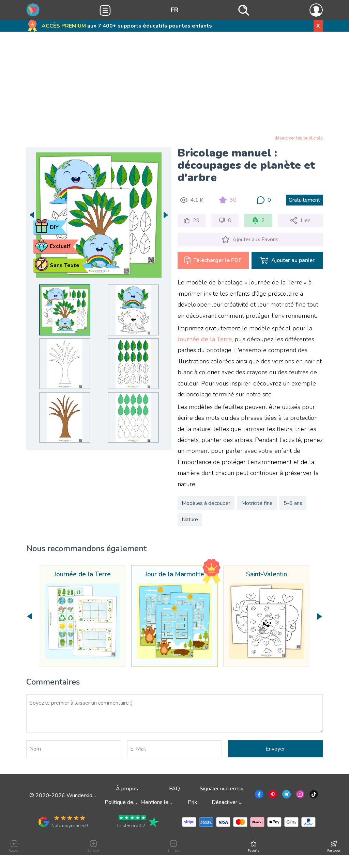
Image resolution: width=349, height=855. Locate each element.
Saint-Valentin (266, 574)
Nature (190, 519)
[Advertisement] (174, 84)
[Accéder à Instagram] (299, 795)
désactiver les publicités (298, 138)
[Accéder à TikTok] (313, 795)
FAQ (174, 788)
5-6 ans (293, 503)
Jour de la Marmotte (174, 574)
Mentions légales (160, 802)
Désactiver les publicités (241, 802)
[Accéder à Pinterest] (272, 795)
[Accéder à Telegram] (286, 795)
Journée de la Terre (205, 339)
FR (174, 10)
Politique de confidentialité (136, 802)
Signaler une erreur (222, 788)
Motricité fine (257, 503)
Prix (192, 802)
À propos (127, 788)
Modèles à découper (206, 503)
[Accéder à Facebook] (258, 795)
